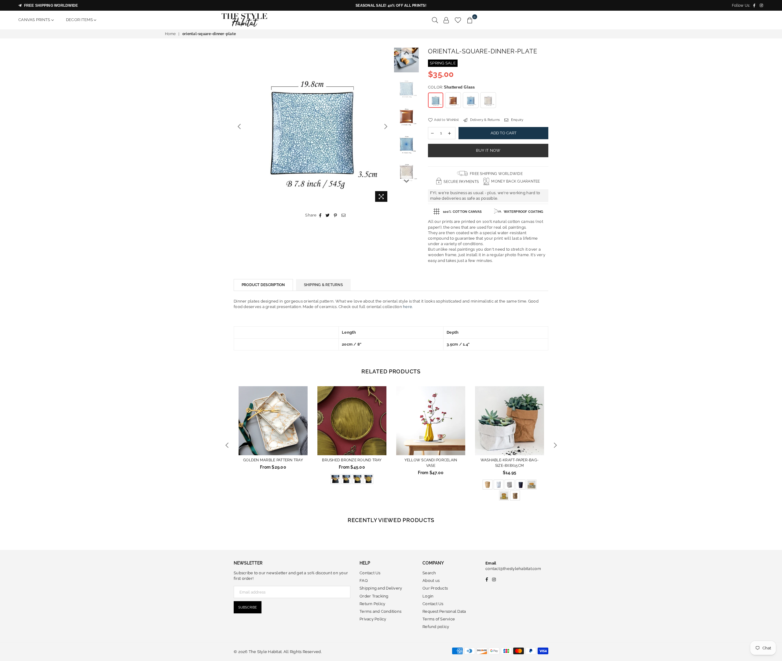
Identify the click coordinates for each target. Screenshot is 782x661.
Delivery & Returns (484, 120)
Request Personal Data (444, 611)
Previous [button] (239, 126)
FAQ (364, 580)
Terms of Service (438, 619)
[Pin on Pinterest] (335, 215)
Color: (451, 87)
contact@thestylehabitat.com (513, 568)
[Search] (435, 19)
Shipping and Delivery (381, 588)
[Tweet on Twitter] (328, 215)
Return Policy (372, 603)
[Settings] (446, 19)
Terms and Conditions (380, 611)
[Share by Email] (344, 215)
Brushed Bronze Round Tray (352, 460)
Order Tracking (374, 596)
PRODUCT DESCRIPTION (263, 285)
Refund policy (435, 626)
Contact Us (370, 573)
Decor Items (80, 19)
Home (170, 34)
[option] (312, 126)
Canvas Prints (34, 19)
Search (429, 573)
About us (431, 580)
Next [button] (385, 126)
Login (427, 596)
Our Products (435, 588)
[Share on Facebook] (320, 215)
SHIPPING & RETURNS (323, 285)
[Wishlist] (458, 19)
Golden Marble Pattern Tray (273, 460)
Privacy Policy (373, 619)
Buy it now (488, 150)
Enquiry (516, 120)
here (407, 306)
